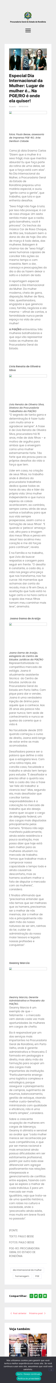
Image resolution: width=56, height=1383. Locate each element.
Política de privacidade (29, 1378)
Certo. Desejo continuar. (29, 1374)
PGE (37, 1276)
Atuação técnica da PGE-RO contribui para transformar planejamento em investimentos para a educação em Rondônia (18, 1348)
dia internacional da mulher (27, 1270)
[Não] (51, 1369)
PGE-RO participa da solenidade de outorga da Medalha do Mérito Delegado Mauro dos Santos (37, 1350)
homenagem (22, 1276)
